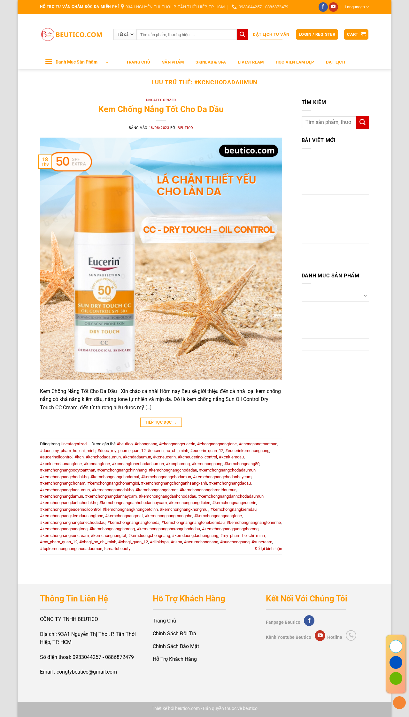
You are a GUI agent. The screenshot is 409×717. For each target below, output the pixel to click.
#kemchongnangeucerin (234, 502)
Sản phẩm (173, 62)
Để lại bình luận (268, 548)
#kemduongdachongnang (195, 535)
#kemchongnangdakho (113, 489)
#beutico (125, 444)
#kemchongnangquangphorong (230, 528)
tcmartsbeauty (117, 548)
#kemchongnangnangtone (218, 515)
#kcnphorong (178, 463)
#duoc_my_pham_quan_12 (121, 450)
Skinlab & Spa (211, 62)
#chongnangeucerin (177, 444)
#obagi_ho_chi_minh (97, 542)
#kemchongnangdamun (61, 496)
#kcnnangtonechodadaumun (138, 463)
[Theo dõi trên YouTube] (333, 7)
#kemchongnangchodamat (114, 476)
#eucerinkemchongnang (247, 450)
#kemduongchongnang (149, 535)
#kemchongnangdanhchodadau (167, 496)
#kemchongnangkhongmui (184, 509)
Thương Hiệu (316, 357)
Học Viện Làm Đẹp (295, 62)
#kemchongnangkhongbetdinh (130, 509)
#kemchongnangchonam (62, 483)
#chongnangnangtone (217, 444)
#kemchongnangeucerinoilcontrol (70, 509)
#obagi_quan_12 (133, 542)
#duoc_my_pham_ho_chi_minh (68, 450)
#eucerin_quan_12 (206, 450)
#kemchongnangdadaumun (65, 489)
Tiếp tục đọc (161, 422)
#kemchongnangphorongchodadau (168, 528)
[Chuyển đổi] (365, 295)
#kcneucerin (164, 457)
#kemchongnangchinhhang (122, 470)
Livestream (251, 62)
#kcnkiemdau (231, 457)
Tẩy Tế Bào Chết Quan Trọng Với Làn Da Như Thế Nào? (334, 184)
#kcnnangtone (97, 463)
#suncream (261, 542)
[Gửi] (242, 34)
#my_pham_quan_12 (58, 542)
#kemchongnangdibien (189, 502)
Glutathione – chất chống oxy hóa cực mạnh (335, 164)
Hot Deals (313, 332)
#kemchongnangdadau (230, 483)
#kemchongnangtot (108, 535)
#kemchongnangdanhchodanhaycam (133, 502)
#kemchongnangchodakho (64, 476)
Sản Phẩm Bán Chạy (325, 345)
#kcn (79, 457)
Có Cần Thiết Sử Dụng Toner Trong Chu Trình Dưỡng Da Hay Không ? (334, 229)
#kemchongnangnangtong (64, 528)
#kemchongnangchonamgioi (113, 483)
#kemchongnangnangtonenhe (254, 522)
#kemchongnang (207, 463)
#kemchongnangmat (124, 515)
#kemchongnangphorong (112, 528)
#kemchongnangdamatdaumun (208, 489)
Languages (355, 6)
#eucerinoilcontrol (56, 457)
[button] (317, 34)
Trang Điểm (315, 308)
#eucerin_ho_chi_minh (168, 450)
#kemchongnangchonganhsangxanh (174, 483)
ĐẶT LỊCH (335, 62)
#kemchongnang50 (241, 463)
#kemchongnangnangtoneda (133, 522)
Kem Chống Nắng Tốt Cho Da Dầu (161, 109)
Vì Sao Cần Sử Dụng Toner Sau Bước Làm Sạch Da (332, 205)
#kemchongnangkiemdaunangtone (71, 515)
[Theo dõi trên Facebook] (323, 7)
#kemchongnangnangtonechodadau (72, 522)
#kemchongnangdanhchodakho (68, 502)
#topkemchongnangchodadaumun (71, 548)
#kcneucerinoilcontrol (197, 457)
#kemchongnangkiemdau (233, 509)
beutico (185, 128)
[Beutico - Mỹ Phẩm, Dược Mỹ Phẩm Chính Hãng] (72, 34)
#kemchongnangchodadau (173, 470)
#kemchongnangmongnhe (168, 515)
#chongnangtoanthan (258, 444)
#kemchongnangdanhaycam (111, 496)
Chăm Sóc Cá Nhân (324, 320)
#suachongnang (235, 542)
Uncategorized (161, 100)
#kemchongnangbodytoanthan (67, 470)
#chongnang (146, 444)
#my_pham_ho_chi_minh (242, 535)
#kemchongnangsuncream (64, 535)
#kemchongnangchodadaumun (227, 470)
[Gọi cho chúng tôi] (351, 635)
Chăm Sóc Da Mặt (322, 295)
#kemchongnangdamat (156, 489)
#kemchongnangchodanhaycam (222, 476)
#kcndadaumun (137, 457)
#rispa (176, 542)
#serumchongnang (201, 542)
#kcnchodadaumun (103, 457)
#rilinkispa (159, 542)
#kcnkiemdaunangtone (61, 463)
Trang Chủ (138, 62)
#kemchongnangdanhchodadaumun (231, 496)
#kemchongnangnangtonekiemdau (193, 522)
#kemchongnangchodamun (166, 476)
